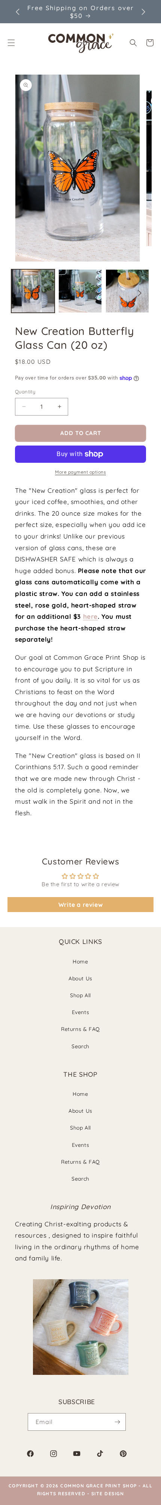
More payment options (80, 472)
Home (80, 961)
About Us (80, 978)
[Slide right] (139, 293)
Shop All (80, 995)
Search (80, 1046)
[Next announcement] (143, 11)
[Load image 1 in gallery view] (33, 291)
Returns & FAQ (80, 1029)
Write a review (80, 904)
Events (80, 1012)
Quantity (25, 392)
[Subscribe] (117, 1422)
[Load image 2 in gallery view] (80, 291)
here (90, 616)
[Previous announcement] (17, 11)
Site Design (107, 1493)
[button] (133, 43)
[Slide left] (21, 293)
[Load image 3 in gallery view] (127, 291)
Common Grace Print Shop (98, 1485)
